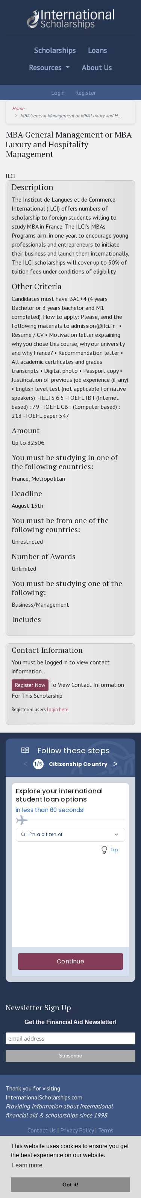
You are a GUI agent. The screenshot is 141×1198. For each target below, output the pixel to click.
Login (57, 92)
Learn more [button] (27, 1165)
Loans (97, 50)
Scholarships (55, 50)
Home (18, 108)
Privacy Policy (77, 1130)
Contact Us (41, 1130)
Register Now (30, 685)
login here (57, 709)
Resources (46, 67)
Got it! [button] (70, 1185)
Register (85, 92)
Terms (106, 1130)
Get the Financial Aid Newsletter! (70, 1022)
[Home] (70, 19)
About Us (97, 67)
